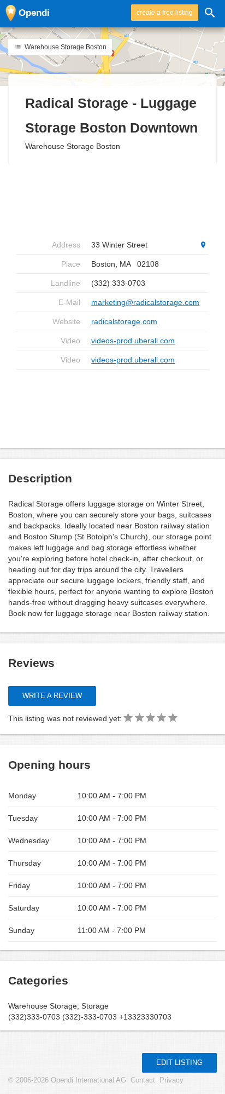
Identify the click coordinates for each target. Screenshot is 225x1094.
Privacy (171, 1080)
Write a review (52, 696)
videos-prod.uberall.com (133, 340)
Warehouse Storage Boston (64, 47)
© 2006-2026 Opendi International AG (67, 1080)
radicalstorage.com (124, 321)
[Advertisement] (112, 200)
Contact (143, 1080)
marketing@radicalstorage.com (145, 302)
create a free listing (165, 12)
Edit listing (179, 1062)
